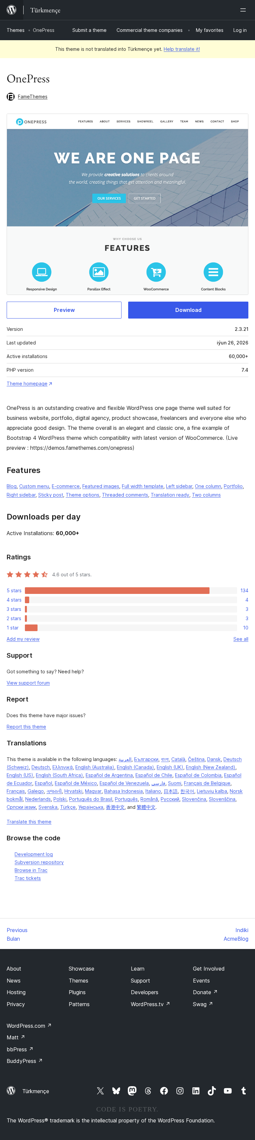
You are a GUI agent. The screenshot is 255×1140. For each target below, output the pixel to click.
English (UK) (170, 767)
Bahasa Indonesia (123, 791)
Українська (90, 807)
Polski (59, 799)
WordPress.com (29, 1025)
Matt (16, 1037)
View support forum (28, 683)
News (14, 980)
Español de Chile (153, 775)
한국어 (187, 791)
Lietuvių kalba (212, 791)
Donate (205, 992)
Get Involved (209, 968)
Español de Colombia (198, 775)
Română (149, 799)
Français (16, 791)
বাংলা (165, 759)
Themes (16, 30)
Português (126, 799)
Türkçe (68, 807)
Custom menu (34, 486)
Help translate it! (182, 49)
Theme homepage (27, 383)
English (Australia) (94, 767)
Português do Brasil (90, 799)
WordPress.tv (150, 1004)
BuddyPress (25, 1061)
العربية (125, 759)
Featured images (100, 486)
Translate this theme (29, 821)
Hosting (16, 992)
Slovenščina (222, 799)
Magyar (93, 791)
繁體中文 (146, 807)
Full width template (142, 486)
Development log (34, 854)
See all (240, 639)
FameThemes (32, 96)
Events (201, 980)
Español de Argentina (109, 775)
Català (178, 759)
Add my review (23, 639)
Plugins (77, 992)
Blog (12, 486)
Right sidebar (21, 495)
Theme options (82, 495)
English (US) (20, 775)
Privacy (16, 1004)
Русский (170, 799)
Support (140, 980)
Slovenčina (194, 799)
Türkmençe (35, 1091)
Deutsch (41, 767)
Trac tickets (28, 878)
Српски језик (21, 807)
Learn (137, 968)
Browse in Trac (31, 870)
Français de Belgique (207, 783)
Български (146, 759)
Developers (144, 992)
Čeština (196, 759)
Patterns (79, 1004)
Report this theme (26, 726)
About (14, 968)
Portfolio (233, 486)
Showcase (81, 968)
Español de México (76, 783)
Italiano (153, 791)
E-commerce (66, 486)
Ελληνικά (62, 767)
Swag (203, 1004)
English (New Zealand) (210, 767)
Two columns (206, 495)
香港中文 (115, 807)
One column (208, 486)
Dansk (214, 759)
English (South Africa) (59, 775)
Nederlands (38, 799)
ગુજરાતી (54, 791)
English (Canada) (135, 767)
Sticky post (50, 495)
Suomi (174, 783)
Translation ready (170, 495)
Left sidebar (179, 486)
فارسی (158, 783)
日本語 (171, 791)
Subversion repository (39, 862)
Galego (36, 791)
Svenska (48, 807)
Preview (64, 310)
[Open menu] (244, 10)
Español (43, 783)
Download (188, 310)
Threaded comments (125, 495)
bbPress (20, 1049)
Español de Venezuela (124, 783)
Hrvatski (73, 791)
